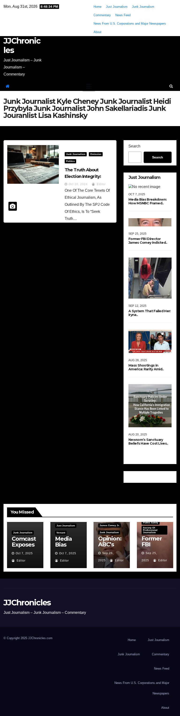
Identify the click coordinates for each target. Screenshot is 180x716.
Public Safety (150, 522)
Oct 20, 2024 (78, 184)
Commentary (102, 15)
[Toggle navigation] (88, 86)
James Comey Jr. (110, 525)
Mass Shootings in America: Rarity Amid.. (146, 367)
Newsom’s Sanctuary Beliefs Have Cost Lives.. (148, 442)
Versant (60, 532)
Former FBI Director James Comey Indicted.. (147, 241)
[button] (171, 86)
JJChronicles (22, 45)
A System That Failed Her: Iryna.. (149, 313)
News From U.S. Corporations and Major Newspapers (130, 23)
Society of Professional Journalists (150, 530)
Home (97, 6)
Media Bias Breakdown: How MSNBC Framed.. (147, 201)
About (97, 32)
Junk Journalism (143, 6)
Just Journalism (117, 6)
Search (134, 146)
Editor (101, 184)
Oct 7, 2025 (24, 553)
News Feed (123, 15)
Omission (95, 154)
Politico (70, 161)
